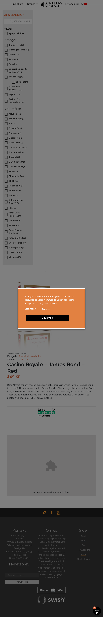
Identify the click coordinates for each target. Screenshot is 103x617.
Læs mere (30, 308)
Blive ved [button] (47, 317)
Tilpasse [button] (46, 309)
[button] (97, 611)
